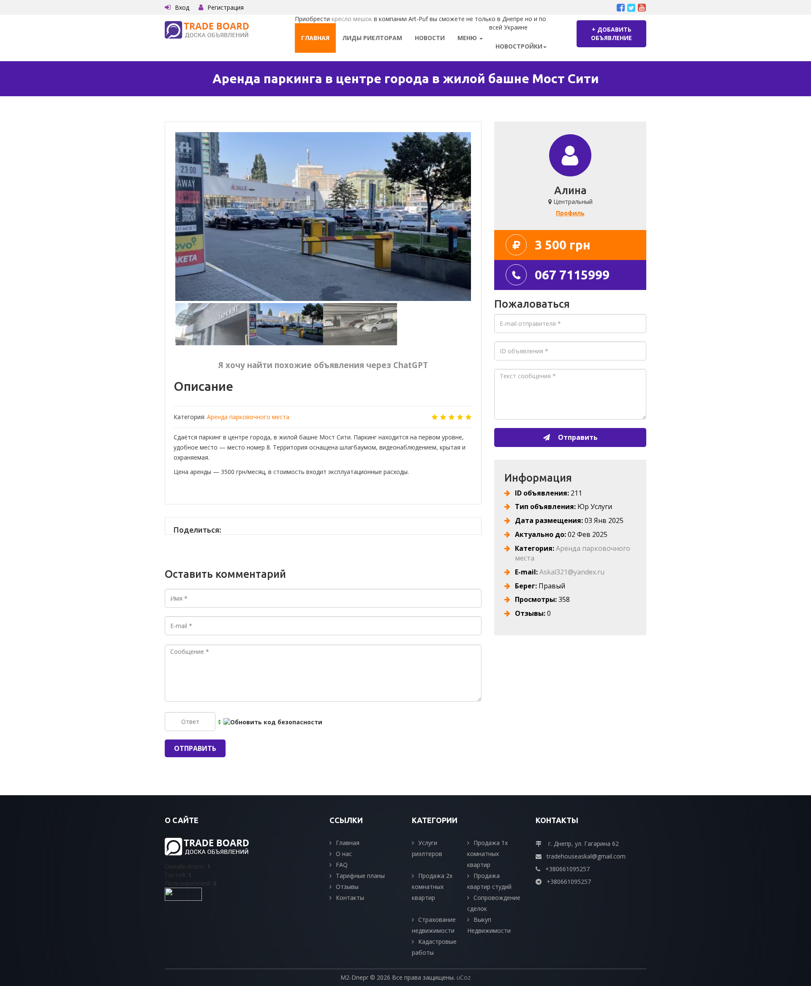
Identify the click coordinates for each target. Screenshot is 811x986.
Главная (315, 38)
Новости (430, 38)
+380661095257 (567, 869)
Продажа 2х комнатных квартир (432, 887)
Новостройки (518, 46)
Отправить (577, 437)
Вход (182, 7)
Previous (164, 219)
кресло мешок (352, 19)
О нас (344, 854)
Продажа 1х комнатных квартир (487, 854)
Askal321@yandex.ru (571, 572)
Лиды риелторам (372, 38)
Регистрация (225, 7)
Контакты (350, 898)
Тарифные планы (360, 876)
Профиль (570, 213)
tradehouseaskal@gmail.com (586, 856)
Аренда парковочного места (248, 417)
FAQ (342, 865)
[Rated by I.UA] (183, 893)
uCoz (464, 977)
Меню (468, 38)
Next (481, 219)
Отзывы (347, 887)
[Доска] (207, 29)
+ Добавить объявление (611, 33)
